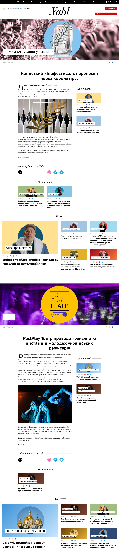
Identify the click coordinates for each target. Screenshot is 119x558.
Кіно (19, 2)
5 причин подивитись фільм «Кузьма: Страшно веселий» (87, 131)
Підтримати (97, 2)
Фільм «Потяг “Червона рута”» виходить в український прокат (103, 266)
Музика (26, 2)
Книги (59, 2)
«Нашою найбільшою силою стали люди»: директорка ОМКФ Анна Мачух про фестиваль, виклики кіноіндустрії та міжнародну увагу (103, 240)
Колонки (77, 2)
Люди (40, 2)
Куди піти (67, 2)
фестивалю (52, 85)
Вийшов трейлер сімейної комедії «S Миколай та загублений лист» (87, 109)
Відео (47, 2)
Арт (53, 2)
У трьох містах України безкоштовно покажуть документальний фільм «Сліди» (73, 267)
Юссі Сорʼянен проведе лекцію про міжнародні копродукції (30, 489)
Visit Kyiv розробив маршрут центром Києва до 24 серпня (88, 378)
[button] (116, 1)
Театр (33, 2)
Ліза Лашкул (8, 62)
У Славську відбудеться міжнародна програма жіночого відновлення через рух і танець (103, 545)
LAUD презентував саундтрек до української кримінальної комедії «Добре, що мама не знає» (58, 204)
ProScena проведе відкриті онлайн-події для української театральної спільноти (30, 203)
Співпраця (86, 2)
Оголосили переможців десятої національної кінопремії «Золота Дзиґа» (74, 545)
